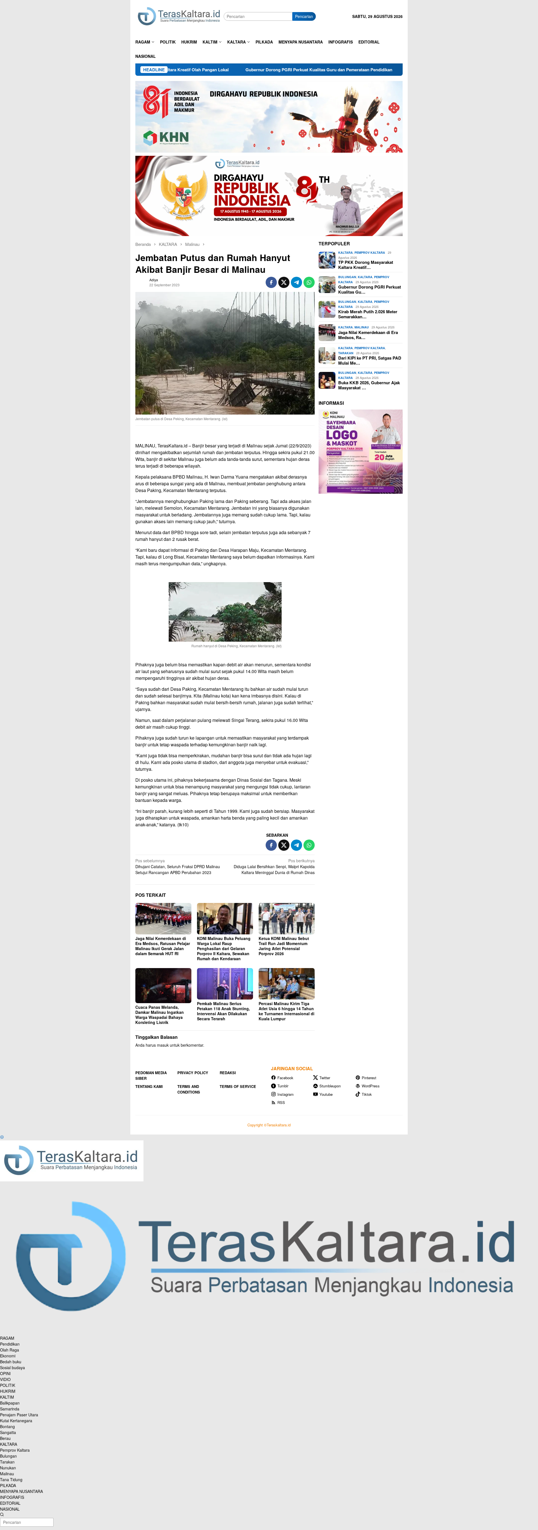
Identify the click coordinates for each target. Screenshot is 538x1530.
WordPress (371, 1085)
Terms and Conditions (188, 1089)
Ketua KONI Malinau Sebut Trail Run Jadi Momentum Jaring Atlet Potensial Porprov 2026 (284, 946)
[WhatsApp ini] (309, 282)
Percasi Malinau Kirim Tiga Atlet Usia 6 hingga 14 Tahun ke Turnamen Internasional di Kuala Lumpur (286, 1011)
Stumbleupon (330, 1085)
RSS (281, 1102)
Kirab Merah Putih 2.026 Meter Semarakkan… (367, 314)
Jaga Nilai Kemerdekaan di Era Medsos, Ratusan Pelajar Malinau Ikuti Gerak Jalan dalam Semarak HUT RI (162, 946)
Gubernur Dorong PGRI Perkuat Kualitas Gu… (369, 290)
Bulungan (347, 277)
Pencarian (304, 16)
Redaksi (228, 1072)
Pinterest (369, 1077)
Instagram (285, 1094)
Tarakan (345, 353)
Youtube (326, 1094)
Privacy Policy (192, 1072)
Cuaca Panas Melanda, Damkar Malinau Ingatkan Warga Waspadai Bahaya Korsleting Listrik (159, 1014)
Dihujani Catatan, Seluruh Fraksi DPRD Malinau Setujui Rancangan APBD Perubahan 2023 (177, 866)
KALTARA (345, 253)
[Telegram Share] (296, 282)
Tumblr (282, 1085)
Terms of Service (238, 1086)
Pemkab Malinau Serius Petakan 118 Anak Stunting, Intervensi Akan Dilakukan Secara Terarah (223, 1011)
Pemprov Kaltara (369, 253)
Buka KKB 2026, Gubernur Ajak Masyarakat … (369, 385)
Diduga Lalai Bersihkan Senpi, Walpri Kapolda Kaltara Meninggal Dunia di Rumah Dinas (274, 866)
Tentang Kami (149, 1086)
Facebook (285, 1077)
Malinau (361, 327)
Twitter (324, 1077)
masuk (163, 1045)
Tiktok (367, 1094)
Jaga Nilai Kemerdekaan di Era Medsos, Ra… (368, 335)
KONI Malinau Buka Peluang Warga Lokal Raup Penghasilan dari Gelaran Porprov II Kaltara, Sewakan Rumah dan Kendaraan (224, 948)
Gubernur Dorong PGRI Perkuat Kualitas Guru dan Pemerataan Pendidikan (256, 69)
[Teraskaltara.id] (179, 16)
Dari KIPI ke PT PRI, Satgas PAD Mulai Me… (369, 361)
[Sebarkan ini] (271, 282)
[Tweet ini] (283, 282)
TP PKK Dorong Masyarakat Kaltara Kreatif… (365, 265)
